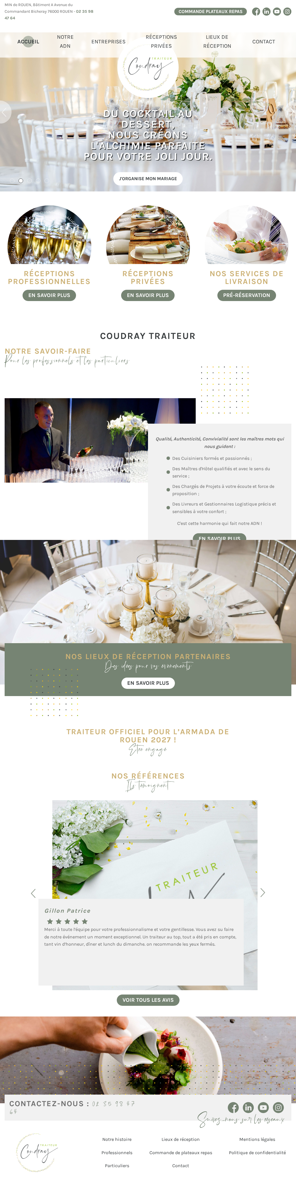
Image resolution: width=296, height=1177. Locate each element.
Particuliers (117, 1165)
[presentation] (6, 111)
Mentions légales (257, 1139)
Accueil (28, 41)
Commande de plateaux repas (180, 1152)
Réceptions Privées (161, 41)
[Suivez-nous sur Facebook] (256, 11)
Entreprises (108, 41)
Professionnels (116, 1152)
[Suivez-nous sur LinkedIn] (266, 11)
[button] (12, 181)
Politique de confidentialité (257, 1152)
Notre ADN (65, 41)
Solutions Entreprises (206, 179)
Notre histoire (117, 1139)
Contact (263, 41)
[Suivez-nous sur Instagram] (287, 11)
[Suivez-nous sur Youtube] (277, 11)
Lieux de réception (217, 41)
